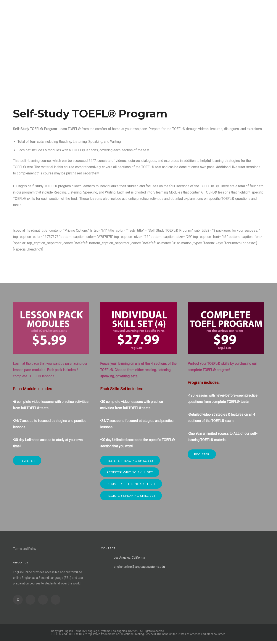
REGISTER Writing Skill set (130, 472)
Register (27, 460)
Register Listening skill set (131, 484)
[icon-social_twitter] (55, 600)
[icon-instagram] (19, 600)
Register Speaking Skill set (131, 495)
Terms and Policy (24, 548)
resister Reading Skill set (130, 460)
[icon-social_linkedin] (44, 600)
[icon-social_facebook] (31, 600)
